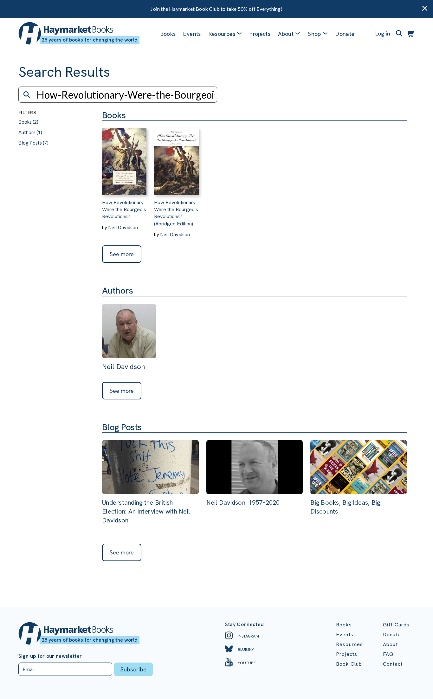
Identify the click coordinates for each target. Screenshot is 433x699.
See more (122, 254)
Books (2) (28, 122)
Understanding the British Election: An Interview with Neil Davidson (146, 511)
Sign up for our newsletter (50, 656)
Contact (393, 664)
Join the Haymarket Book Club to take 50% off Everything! (216, 9)
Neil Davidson (123, 227)
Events (192, 33)
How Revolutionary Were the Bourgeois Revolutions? (124, 209)
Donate (344, 33)
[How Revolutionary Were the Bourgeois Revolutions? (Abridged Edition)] (176, 158)
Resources (222, 33)
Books (168, 33)
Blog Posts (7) (33, 143)
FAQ (388, 654)
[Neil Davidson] (129, 331)
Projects (259, 33)
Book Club (349, 664)
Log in (382, 33)
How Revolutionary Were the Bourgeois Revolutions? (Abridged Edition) (176, 213)
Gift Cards (396, 624)
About (390, 644)
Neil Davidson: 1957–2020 (243, 502)
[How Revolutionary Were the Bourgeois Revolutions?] (124, 158)
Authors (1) (30, 132)
